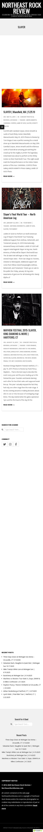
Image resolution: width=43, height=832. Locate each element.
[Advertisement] (21, 58)
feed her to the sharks (27, 349)
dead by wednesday (10, 349)
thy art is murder (15, 361)
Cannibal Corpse (9, 123)
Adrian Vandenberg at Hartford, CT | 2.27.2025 (20, 691)
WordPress (37, 828)
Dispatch (24, 828)
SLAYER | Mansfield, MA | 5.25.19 (19, 112)
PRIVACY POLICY (8, 828)
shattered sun (32, 355)
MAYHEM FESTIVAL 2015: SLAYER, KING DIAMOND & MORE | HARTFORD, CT (19, 333)
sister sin (7, 358)
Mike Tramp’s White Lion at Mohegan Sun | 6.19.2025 (21, 752)
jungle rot (15, 352)
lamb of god (21, 123)
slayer (29, 123)
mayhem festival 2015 (18, 355)
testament (13, 229)
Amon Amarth (31, 120)
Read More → (8, 176)
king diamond (25, 352)
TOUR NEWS (27, 223)
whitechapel (27, 361)
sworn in (20, 358)
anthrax (13, 226)
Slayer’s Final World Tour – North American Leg (19, 216)
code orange (31, 345)
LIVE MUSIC (13, 120)
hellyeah (6, 352)
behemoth (21, 226)
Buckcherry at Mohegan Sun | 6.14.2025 (17, 675)
